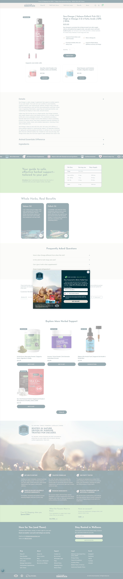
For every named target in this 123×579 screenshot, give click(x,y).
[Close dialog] (88, 272)
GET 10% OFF (76, 301)
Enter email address (68, 287)
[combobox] (66, 293)
